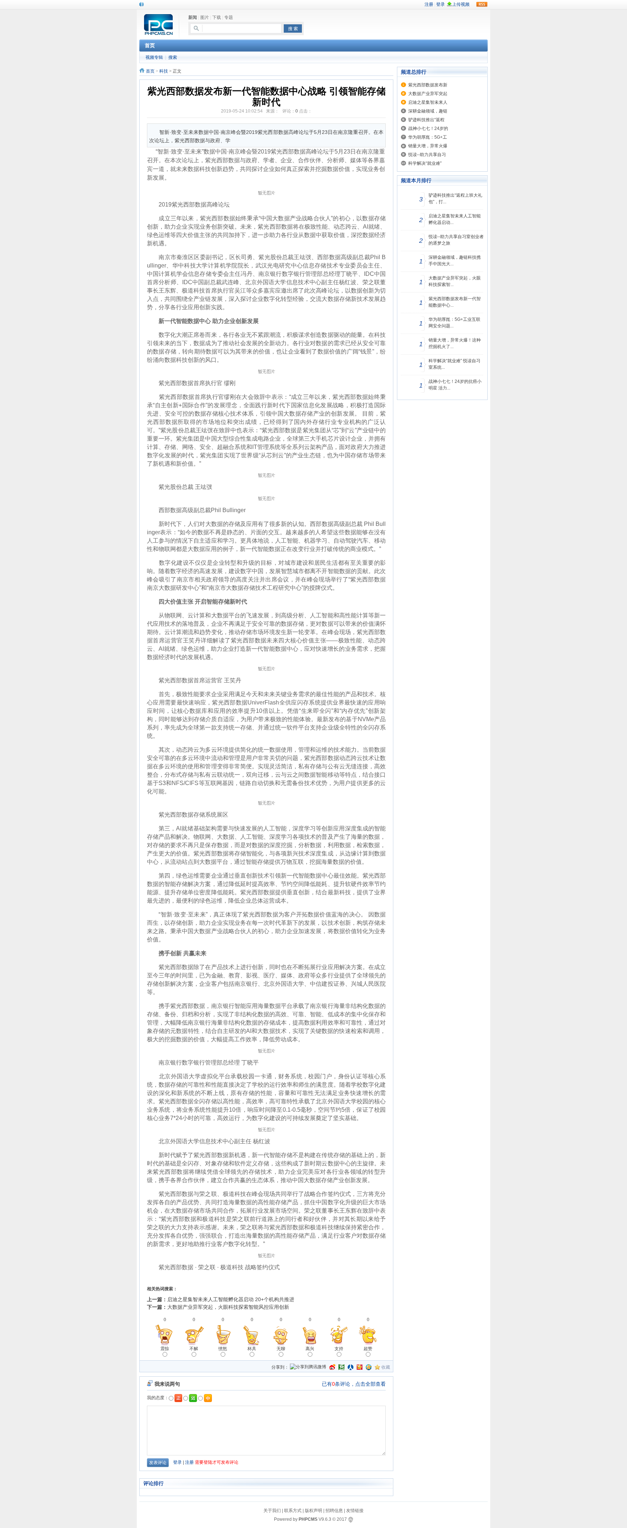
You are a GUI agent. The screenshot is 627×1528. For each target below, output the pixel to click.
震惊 (164, 1348)
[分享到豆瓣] (341, 1367)
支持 (339, 1348)
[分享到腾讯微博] (308, 1367)
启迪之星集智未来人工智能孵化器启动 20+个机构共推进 (230, 1299)
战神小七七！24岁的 (428, 128)
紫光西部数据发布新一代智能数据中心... (455, 302)
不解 (193, 1348)
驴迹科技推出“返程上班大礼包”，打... (455, 198)
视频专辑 (154, 57)
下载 (216, 17)
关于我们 (272, 1510)
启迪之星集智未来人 (427, 102)
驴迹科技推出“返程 (426, 119)
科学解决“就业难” (425, 163)
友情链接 (355, 1510)
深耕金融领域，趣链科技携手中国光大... (455, 260)
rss (482, 4)
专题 (228, 17)
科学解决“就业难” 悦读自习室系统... (454, 364)
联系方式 (293, 1510)
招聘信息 (334, 1510)
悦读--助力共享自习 (427, 154)
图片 (204, 17)
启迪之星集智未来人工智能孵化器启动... (455, 219)
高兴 (310, 1348)
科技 (163, 71)
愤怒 (222, 1348)
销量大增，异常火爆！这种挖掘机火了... (455, 343)
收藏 (385, 1367)
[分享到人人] (350, 1367)
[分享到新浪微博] (332, 1367)
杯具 (251, 1348)
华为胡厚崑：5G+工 (427, 137)
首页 (150, 71)
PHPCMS (308, 1519)
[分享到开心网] (359, 1367)
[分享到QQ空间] (369, 1367)
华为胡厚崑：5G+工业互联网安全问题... (454, 322)
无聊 (280, 1348)
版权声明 (313, 1510)
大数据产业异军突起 (427, 93)
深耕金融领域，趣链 (427, 111)
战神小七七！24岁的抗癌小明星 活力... (455, 385)
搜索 (172, 57)
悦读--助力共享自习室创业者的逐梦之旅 (456, 240)
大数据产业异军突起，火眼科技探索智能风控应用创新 (228, 1307)
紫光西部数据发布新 (427, 84)
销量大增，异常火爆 (427, 145)
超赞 (368, 1348)
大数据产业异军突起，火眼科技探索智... (455, 281)
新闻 (192, 17)
